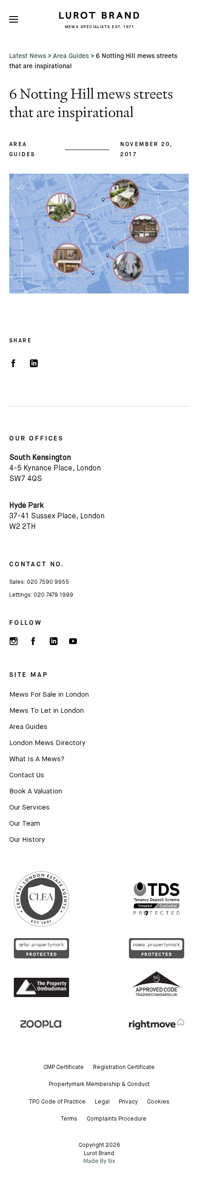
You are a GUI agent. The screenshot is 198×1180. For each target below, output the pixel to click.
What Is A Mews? (36, 759)
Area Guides (71, 55)
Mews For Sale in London (49, 694)
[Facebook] (13, 363)
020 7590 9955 (48, 582)
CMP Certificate (63, 1067)
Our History (27, 839)
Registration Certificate (124, 1067)
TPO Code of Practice (57, 1102)
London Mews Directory (47, 743)
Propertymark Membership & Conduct (99, 1084)
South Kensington (40, 458)
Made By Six (99, 1161)
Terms (69, 1119)
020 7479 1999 (53, 595)
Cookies (158, 1102)
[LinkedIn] (33, 363)
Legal (102, 1102)
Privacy (128, 1102)
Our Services (29, 807)
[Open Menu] (13, 19)
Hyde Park (26, 506)
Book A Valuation (35, 791)
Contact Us (26, 775)
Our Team (24, 823)
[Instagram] (13, 641)
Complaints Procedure (116, 1119)
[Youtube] (73, 641)
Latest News (27, 55)
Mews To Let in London (46, 710)
